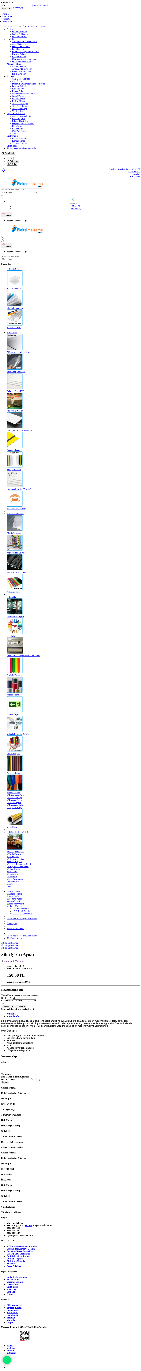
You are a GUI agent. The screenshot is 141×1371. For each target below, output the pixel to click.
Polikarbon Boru (19, 36)
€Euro (10, 158)
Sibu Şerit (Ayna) (14, 938)
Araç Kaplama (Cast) (21, 116)
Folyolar (10, 76)
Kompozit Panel (19, 56)
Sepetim (6, 19)
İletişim (10, 1322)
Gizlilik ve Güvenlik (16, 1261)
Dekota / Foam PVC (21, 46)
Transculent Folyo (20, 103)
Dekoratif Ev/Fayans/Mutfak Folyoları (28, 84)
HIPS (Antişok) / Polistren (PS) (25, 51)
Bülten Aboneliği (14, 1305)
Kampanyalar (13, 1310)
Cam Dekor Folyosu (21, 79)
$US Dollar (12, 164)
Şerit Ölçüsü (7, 1000)
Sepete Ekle (7, 1006)
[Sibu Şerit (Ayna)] (9, 943)
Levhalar (10, 39)
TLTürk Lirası (13, 161)
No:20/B (28, 1225)
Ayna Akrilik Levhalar (22, 69)
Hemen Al (20, 1006)
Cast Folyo (17, 81)
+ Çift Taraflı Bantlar (21, 911)
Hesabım (11, 1317)
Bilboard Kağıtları (20, 121)
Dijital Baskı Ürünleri (16, 113)
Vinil (14, 133)
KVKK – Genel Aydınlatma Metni (22, 1246)
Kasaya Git (7, 21)
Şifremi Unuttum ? (40, 5)
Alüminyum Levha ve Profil (24, 41)
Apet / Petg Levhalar (21, 44)
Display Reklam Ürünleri (23, 123)
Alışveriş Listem (14, 1307)
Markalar (11, 1320)
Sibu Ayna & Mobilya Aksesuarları (22, 148)
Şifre (3, 5)
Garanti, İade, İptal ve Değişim (21, 1249)
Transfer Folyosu (19, 106)
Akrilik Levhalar (19, 66)
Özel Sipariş (12, 146)
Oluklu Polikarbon (20, 34)
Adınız (4, 1062)
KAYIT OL (18, 8)
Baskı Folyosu (18, 118)
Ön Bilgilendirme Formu (18, 1256)
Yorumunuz (6, 1074)
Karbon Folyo (18, 89)
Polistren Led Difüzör (21, 61)
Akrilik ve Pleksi (14, 64)
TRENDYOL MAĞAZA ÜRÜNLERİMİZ (26, 27)
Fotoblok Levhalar (20, 49)
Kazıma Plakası (19, 54)
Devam (5, 1082)
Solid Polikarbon (19, 31)
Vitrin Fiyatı (7, 995)
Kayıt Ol (6, 14)
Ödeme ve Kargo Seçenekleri (20, 1251)
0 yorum (8, 961)
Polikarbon (11, 29)
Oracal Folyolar (19, 96)
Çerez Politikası (14, 1266)
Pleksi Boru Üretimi (15, 928)
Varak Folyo (17, 111)
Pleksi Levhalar (19, 74)
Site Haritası (12, 1312)
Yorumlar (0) (13, 1016)
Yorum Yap (20, 961)
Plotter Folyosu (18, 98)
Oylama (4, 1079)
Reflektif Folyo (18, 101)
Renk (3, 998)
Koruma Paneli (18, 141)
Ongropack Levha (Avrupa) (24, 59)
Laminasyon (17, 128)
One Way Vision (19, 131)
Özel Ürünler (12, 136)
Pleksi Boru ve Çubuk (21, 71)
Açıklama (11, 1014)
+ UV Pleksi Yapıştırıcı (22, 913)
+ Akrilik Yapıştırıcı (20, 909)
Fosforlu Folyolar (19, 86)
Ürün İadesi (12, 1315)
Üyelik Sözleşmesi (15, 1259)
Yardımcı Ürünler (19, 143)
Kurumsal (11, 1264)
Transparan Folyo (19, 108)
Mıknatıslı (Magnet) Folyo (23, 94)
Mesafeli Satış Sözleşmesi (18, 1254)
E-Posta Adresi (7, 2)
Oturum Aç (7, 16)
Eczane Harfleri (19, 138)
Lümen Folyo (18, 91)
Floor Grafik (17, 126)
